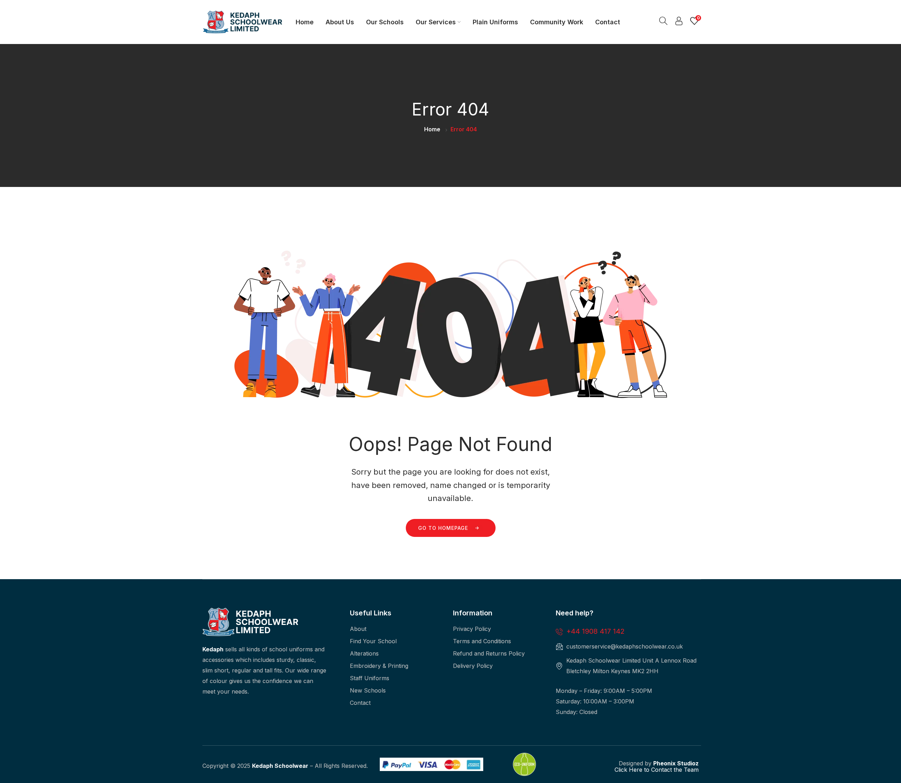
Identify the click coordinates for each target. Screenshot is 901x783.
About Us (340, 22)
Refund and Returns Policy (489, 653)
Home (305, 22)
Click (621, 769)
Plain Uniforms (495, 22)
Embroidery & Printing (379, 665)
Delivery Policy (473, 665)
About (358, 628)
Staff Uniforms (369, 678)
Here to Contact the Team (663, 769)
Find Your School (373, 641)
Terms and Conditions (482, 641)
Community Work (556, 22)
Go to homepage (443, 528)
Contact (607, 22)
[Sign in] (679, 23)
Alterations (364, 653)
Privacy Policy (472, 628)
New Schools (368, 690)
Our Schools (385, 22)
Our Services (436, 22)
